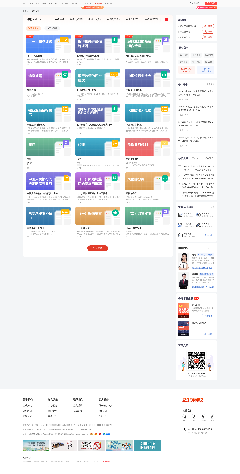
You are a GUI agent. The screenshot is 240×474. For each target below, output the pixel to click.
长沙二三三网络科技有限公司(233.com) (56, 434)
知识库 (25, 11)
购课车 (197, 3)
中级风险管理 (133, 19)
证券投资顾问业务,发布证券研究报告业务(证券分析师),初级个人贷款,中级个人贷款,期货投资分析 (203, 287)
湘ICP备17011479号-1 (66, 425)
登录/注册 (211, 3)
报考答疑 (209, 62)
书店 (50, 3)
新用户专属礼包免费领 (207, 8)
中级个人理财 (76, 19)
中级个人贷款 (95, 19)
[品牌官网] (106, 434)
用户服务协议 (105, 405)
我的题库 (210, 207)
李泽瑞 (202, 274)
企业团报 (108, 3)
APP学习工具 (87, 4)
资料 (57, 3)
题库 (37, 3)
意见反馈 (77, 405)
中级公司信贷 (114, 19)
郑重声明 (109, 425)
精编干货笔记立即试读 (187, 69)
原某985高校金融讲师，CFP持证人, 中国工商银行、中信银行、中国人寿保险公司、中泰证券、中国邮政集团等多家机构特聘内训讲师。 (203, 260)
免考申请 (184, 62)
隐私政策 (103, 410)
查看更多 (210, 84)
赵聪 (202, 254)
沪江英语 (96, 462)
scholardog (27, 462)
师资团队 (183, 248)
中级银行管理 (151, 19)
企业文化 (27, 405)
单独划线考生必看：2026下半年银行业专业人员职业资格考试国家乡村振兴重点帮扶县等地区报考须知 (196, 195)
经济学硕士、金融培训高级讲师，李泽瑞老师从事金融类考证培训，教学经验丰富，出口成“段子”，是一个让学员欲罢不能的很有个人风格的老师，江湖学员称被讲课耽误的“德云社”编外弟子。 (203, 279)
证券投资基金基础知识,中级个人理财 (203, 268)
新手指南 (184, 55)
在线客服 (77, 410)
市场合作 (52, 416)
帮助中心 (75, 3)
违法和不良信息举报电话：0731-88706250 (40, 429)
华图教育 (87, 462)
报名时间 (209, 55)
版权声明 (27, 410)
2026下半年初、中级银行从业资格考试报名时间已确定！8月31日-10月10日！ (196, 186)
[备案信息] (91, 434)
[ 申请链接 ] (106, 462)
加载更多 (97, 248)
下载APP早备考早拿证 (206, 69)
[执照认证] (95, 434)
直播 (44, 3)
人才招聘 (52, 405)
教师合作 (52, 410)
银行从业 (35, 11)
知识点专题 (33, 28)
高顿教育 (68, 462)
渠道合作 (98, 3)
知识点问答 (52, 28)
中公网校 (78, 462)
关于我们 (65, 3)
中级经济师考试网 (56, 462)
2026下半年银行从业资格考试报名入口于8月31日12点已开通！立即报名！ (196, 168)
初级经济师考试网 (40, 462)
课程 (31, 3)
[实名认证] (100, 434)
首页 (25, 3)
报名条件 (196, 55)
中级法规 (59, 19)
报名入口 (196, 62)
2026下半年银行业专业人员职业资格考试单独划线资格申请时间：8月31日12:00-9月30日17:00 (196, 177)
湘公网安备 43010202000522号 (90, 425)
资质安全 (27, 416)
